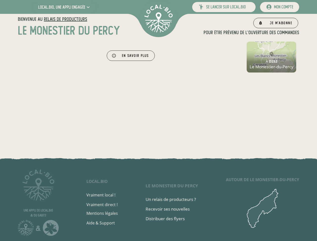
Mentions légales (102, 213)
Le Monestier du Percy (172, 186)
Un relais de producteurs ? (171, 199)
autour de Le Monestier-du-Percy (262, 179)
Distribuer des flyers (165, 218)
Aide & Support (100, 223)
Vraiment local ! (100, 195)
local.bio (97, 181)
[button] (64, 7)
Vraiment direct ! (102, 204)
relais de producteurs (65, 19)
